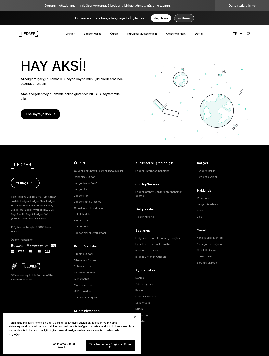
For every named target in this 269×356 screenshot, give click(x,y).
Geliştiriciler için (176, 33)
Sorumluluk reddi (207, 262)
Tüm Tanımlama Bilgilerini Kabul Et (110, 345)
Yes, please (161, 18)
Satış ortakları (143, 302)
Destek (199, 33)
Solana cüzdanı (83, 266)
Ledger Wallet (92, 33)
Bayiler (139, 290)
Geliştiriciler (142, 315)
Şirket (200, 210)
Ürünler (70, 33)
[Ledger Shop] (248, 34)
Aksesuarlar (81, 220)
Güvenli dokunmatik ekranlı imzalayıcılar (98, 170)
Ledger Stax (81, 189)
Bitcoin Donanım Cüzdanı (150, 256)
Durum (139, 308)
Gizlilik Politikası (206, 250)
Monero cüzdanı (84, 284)
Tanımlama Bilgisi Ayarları (63, 345)
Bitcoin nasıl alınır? (146, 250)
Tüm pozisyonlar (207, 176)
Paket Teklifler (83, 214)
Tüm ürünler (81, 226)
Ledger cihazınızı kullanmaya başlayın (158, 238)
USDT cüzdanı (83, 291)
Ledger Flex (81, 195)
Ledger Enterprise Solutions (152, 170)
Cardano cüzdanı (85, 272)
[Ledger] (28, 34)
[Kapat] (134, 317)
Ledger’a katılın (206, 170)
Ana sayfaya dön (38, 114)
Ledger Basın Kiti (145, 296)
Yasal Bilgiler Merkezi (210, 237)
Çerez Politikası (206, 256)
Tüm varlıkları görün (86, 297)
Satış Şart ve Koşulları (210, 244)
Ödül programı (144, 284)
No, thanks (184, 18)
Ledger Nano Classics (87, 201)
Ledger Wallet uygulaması (90, 232)
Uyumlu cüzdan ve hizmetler (152, 244)
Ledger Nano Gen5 (85, 183)
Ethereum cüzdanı (85, 260)
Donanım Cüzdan (84, 176)
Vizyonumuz (204, 198)
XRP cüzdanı (82, 278)
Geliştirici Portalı (145, 216)
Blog (199, 216)
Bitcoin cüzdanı (83, 253)
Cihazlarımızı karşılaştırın (89, 208)
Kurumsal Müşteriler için (142, 33)
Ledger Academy (207, 204)
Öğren (114, 33)
